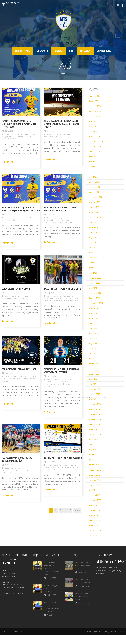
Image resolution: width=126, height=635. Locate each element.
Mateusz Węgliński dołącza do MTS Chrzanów (52, 588)
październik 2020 (96, 414)
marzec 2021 (94, 394)
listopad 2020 (95, 409)
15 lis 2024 (50, 214)
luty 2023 (93, 288)
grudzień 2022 (95, 293)
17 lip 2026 (51, 615)
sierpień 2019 (94, 475)
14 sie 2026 (51, 578)
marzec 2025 (94, 172)
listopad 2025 (94, 136)
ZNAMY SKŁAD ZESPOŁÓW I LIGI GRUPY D (62, 288)
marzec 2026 (94, 116)
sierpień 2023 (94, 268)
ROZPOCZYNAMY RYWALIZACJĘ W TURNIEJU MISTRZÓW (17, 459)
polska (7, 134)
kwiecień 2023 (95, 278)
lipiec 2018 (93, 525)
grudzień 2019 (95, 455)
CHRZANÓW (29, 137)
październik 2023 (96, 258)
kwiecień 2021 (95, 389)
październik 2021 (96, 364)
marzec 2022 (94, 338)
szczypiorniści (7, 137)
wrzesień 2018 (95, 515)
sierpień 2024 (94, 207)
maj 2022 (93, 328)
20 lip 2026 (51, 595)
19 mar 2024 (83, 586)
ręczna (20, 218)
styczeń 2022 (94, 349)
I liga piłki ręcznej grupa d (21, 134)
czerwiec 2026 (95, 106)
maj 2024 (93, 222)
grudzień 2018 (95, 500)
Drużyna (58, 51)
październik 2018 (96, 510)
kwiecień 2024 (95, 227)
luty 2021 (93, 399)
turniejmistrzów (50, 384)
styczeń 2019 (94, 495)
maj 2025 (93, 162)
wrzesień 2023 (95, 263)
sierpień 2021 (94, 374)
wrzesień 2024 (95, 202)
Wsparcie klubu (104, 51)
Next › (77, 510)
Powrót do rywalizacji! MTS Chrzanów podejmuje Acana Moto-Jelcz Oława (19, 124)
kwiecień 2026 (95, 111)
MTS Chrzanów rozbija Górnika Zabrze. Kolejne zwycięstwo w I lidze (21, 209)
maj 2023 (93, 273)
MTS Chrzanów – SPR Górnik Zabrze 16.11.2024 (83, 566)
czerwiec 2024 (95, 217)
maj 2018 (93, 535)
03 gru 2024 (9, 131)
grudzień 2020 (95, 404)
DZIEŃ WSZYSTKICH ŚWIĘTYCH (16, 288)
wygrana (13, 218)
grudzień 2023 (95, 248)
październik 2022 (96, 303)
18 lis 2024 (8, 214)
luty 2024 (93, 237)
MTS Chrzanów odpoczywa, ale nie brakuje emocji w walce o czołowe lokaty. (61, 124)
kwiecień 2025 (95, 167)
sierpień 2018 (94, 520)
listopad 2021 (94, 359)
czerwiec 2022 (95, 323)
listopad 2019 (94, 460)
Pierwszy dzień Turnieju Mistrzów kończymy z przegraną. (61, 371)
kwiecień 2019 (95, 480)
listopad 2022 (94, 298)
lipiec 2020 (93, 429)
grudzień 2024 (95, 187)
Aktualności (42, 51)
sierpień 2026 (94, 96)
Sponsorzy (85, 51)
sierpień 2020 (95, 424)
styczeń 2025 (94, 182)
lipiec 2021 (93, 379)
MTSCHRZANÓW (61, 222)
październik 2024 (96, 197)
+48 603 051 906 (15, 585)
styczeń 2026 (94, 126)
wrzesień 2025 (95, 147)
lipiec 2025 (93, 157)
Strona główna (22, 51)
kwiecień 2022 (95, 333)
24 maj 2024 (51, 376)
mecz (34, 134)
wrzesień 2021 (95, 369)
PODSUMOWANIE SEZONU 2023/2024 (19, 369)
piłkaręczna (18, 137)
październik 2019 (96, 465)
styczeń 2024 (95, 242)
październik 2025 (96, 141)
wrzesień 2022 (95, 308)
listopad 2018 (94, 505)
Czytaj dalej (7, 161)
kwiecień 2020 (95, 439)
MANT (99, 631)
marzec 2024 (94, 232)
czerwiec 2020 (95, 434)
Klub (71, 51)
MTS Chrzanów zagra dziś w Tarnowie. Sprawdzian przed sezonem (51, 569)
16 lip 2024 (51, 293)
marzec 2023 (94, 283)
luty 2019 (93, 490)
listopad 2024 (94, 192)
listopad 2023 (94, 253)
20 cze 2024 (9, 373)
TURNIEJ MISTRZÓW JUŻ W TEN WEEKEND (63, 457)
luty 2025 (93, 177)
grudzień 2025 (95, 131)
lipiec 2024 (93, 212)
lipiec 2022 (93, 318)
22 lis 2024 (51, 131)
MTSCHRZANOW (9, 139)
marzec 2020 (94, 445)
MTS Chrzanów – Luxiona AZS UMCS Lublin (83, 597)
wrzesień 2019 (95, 470)
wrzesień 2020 (95, 419)
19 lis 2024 (82, 572)
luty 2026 (93, 121)
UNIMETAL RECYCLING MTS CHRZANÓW (62, 299)
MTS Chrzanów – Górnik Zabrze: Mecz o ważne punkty (60, 209)
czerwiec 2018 (95, 530)
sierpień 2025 (94, 152)
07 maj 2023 (83, 603)
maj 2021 (93, 384)
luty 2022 (93, 344)
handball (60, 384)
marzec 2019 (94, 485)
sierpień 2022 (94, 313)
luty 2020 (93, 450)
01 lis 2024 (8, 293)
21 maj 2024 (51, 462)
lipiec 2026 (93, 101)
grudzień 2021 (95, 354)
